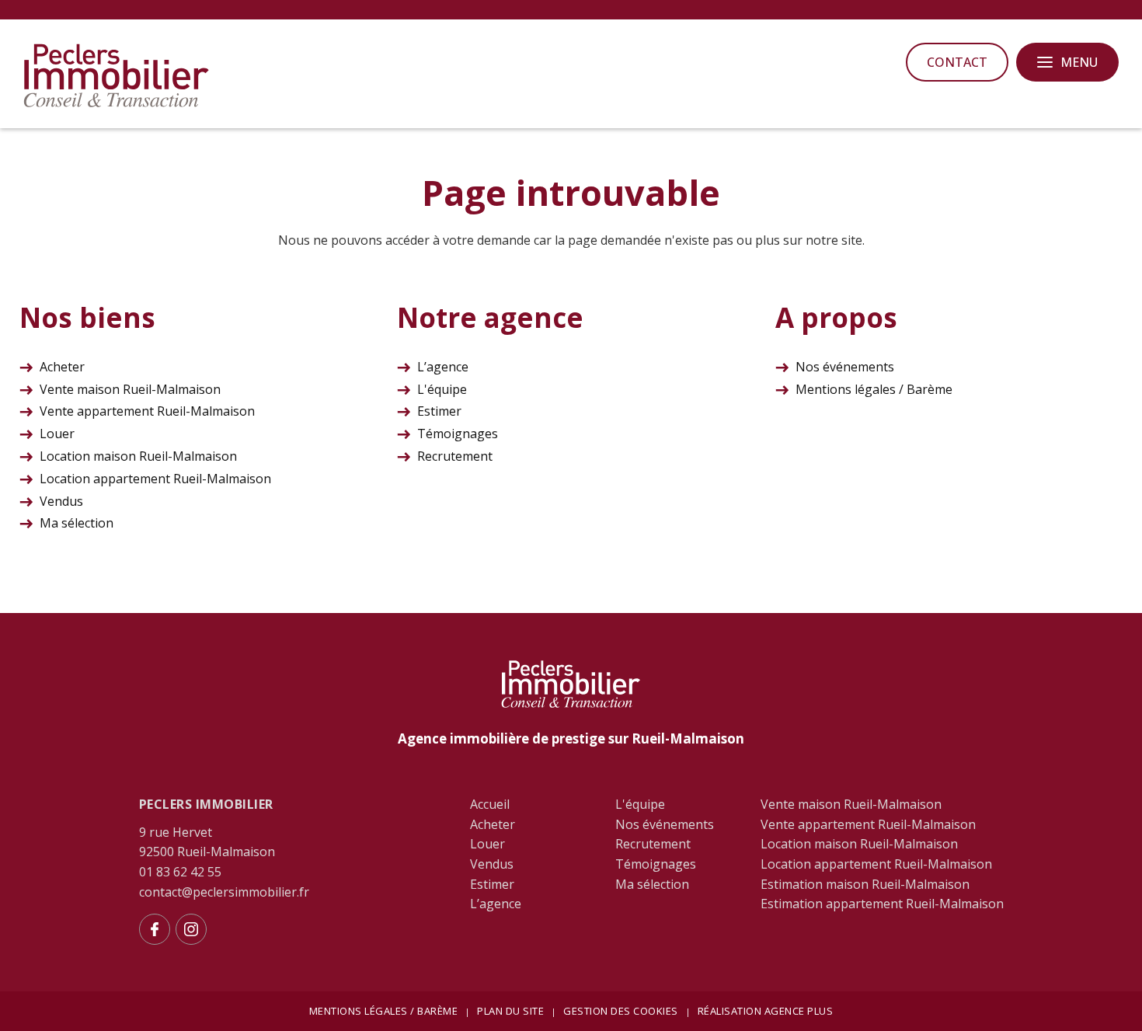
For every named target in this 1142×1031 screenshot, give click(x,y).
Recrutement (455, 456)
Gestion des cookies (620, 1011)
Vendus (61, 501)
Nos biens (87, 317)
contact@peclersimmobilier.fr (224, 891)
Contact (957, 62)
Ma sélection (76, 522)
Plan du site (510, 1011)
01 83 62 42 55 (180, 871)
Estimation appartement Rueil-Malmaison (882, 903)
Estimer (439, 411)
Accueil (490, 804)
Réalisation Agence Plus (766, 1011)
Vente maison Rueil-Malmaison (130, 389)
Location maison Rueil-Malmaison (138, 456)
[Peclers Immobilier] (116, 104)
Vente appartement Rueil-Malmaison (147, 411)
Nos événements (845, 366)
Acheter (62, 366)
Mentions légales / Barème (874, 389)
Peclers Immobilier (206, 804)
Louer (57, 433)
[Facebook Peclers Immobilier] (154, 929)
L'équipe (442, 389)
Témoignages (457, 433)
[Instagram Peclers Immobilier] (191, 929)
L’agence (442, 366)
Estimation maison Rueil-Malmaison (865, 884)
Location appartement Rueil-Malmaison (155, 478)
